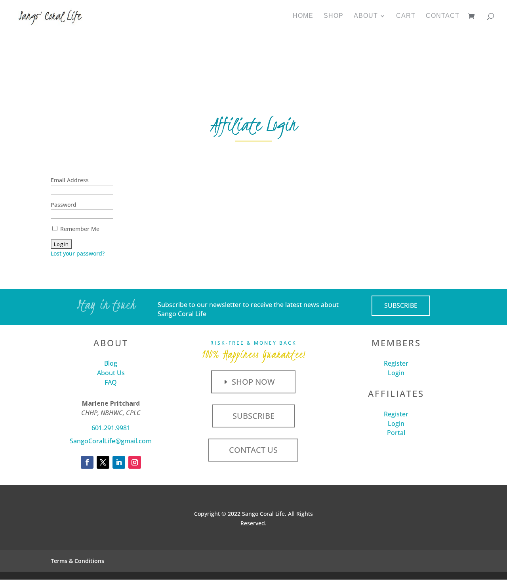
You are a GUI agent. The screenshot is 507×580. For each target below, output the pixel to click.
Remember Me (79, 229)
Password (63, 204)
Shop (333, 16)
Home (303, 16)
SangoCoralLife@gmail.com (111, 441)
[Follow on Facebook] (87, 462)
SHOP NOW (253, 381)
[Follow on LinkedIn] (118, 462)
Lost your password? (78, 253)
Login (396, 372)
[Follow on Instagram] (134, 462)
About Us (111, 372)
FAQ (111, 382)
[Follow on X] (103, 462)
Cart (406, 16)
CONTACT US (253, 450)
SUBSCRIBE (400, 305)
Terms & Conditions (77, 561)
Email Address (70, 180)
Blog (110, 363)
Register (396, 363)
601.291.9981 (110, 428)
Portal (396, 432)
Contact (442, 16)
